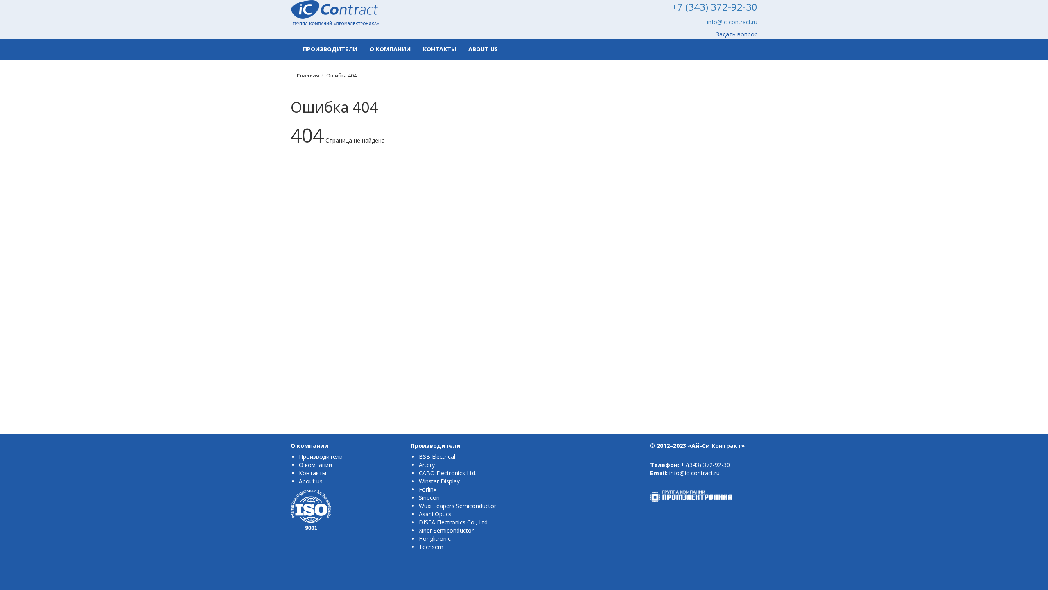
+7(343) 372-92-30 (705, 465)
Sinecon (429, 498)
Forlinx (427, 489)
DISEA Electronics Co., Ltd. (454, 522)
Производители (330, 49)
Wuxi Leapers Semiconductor (457, 506)
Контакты (439, 49)
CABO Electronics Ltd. (448, 473)
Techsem (431, 547)
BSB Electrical (437, 457)
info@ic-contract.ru (732, 22)
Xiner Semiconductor (446, 530)
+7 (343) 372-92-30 (714, 7)
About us (483, 49)
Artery (427, 465)
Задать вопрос (736, 34)
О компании (390, 49)
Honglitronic (435, 538)
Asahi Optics (435, 514)
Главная (308, 75)
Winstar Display (439, 481)
